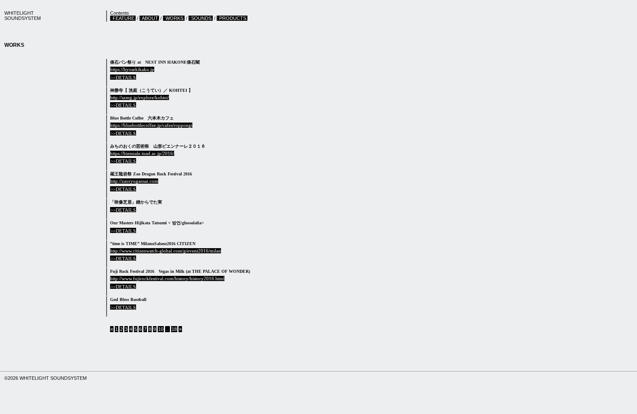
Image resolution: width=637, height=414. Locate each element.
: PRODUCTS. (232, 18)
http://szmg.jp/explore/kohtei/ (139, 97)
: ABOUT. (149, 18)
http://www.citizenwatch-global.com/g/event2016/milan (165, 250)
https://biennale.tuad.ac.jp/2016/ (142, 153)
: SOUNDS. (200, 18)
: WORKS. (174, 18)
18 (174, 329)
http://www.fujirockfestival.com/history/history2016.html (167, 278)
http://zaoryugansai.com (134, 181)
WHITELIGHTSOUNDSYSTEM (22, 15)
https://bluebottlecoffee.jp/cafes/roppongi (151, 125)
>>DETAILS (123, 77)
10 (160, 329)
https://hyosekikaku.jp (132, 69)
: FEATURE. (123, 18)
